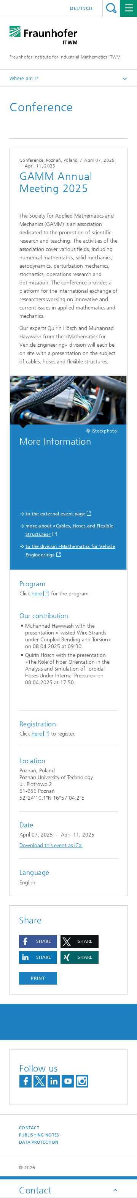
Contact (29, 1127)
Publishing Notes (39, 1135)
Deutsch (81, 8)
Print (38, 978)
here (37, 593)
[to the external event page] (68, 402)
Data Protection (38, 1142)
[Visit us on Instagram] (82, 1081)
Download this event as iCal (51, 845)
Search (111, 8)
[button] (38, 941)
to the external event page (55, 513)
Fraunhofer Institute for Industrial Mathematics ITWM (65, 57)
